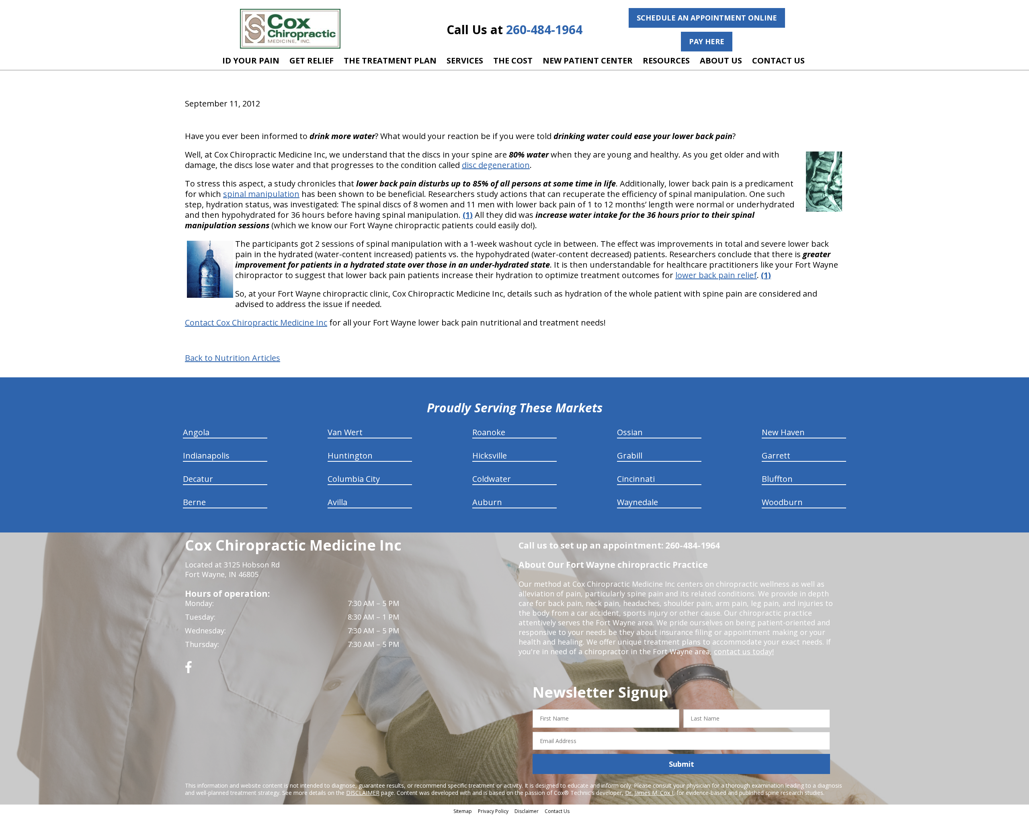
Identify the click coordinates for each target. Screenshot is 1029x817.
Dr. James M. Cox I (649, 793)
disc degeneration (496, 165)
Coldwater (491, 478)
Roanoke (488, 432)
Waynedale (637, 502)
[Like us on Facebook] (188, 670)
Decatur (198, 478)
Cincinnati (636, 478)
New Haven (783, 432)
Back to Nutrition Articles (232, 358)
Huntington (350, 455)
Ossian (630, 432)
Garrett (776, 455)
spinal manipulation (261, 193)
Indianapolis (206, 455)
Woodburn (782, 502)
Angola (196, 432)
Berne (194, 502)
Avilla (337, 502)
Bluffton (777, 478)
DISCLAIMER (362, 793)
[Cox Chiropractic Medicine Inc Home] (290, 29)
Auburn (487, 502)
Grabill (629, 455)
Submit (681, 764)
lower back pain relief (716, 275)
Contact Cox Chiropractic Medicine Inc (256, 322)
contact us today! (744, 651)
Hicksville (489, 455)
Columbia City (354, 478)
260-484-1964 (544, 29)
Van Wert (345, 432)
